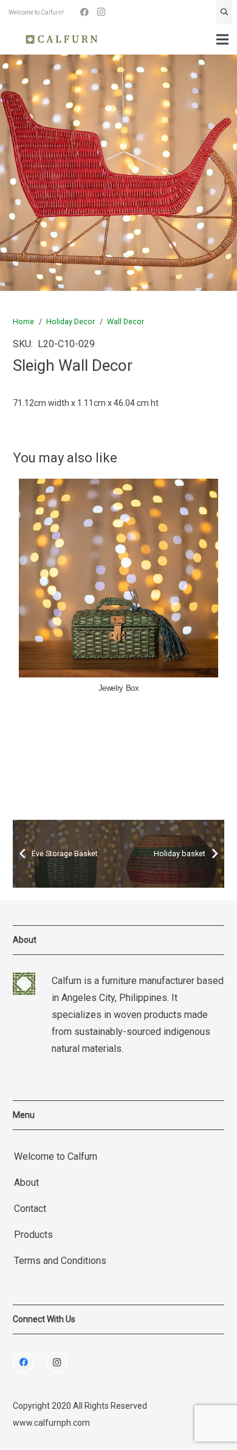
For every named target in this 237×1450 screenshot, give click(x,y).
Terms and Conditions (60, 1260)
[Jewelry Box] (118, 578)
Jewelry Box (118, 688)
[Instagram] (101, 12)
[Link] (62, 39)
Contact (30, 1208)
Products (33, 1234)
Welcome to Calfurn (55, 1156)
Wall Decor (125, 321)
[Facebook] (84, 12)
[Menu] (222, 39)
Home (23, 321)
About (26, 1182)
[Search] (224, 12)
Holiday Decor (70, 321)
